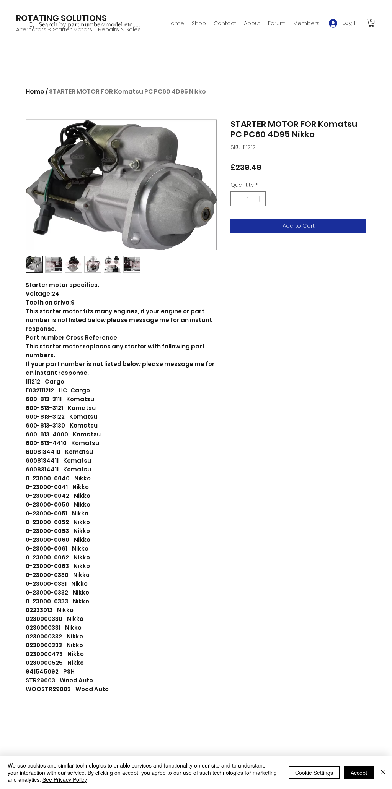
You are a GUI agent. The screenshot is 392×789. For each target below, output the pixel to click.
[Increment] (260, 199)
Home (35, 91)
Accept (359, 772)
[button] (371, 23)
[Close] (382, 772)
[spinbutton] (248, 199)
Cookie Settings (314, 772)
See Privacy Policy (64, 779)
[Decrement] (237, 199)
